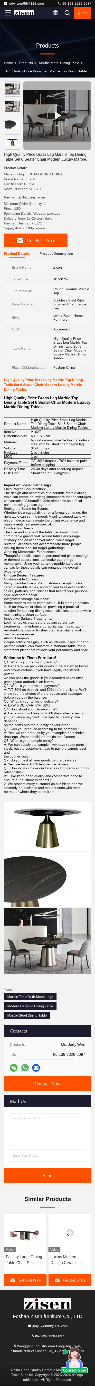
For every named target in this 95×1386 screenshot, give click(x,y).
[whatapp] (25, 1068)
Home (8, 63)
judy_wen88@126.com (26, 3)
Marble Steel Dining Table (27, 1015)
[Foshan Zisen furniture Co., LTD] (24, 13)
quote (82, 13)
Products (26, 63)
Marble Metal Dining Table (59, 63)
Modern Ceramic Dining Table (30, 1006)
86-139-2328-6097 (76, 3)
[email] (36, 1068)
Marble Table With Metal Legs (30, 997)
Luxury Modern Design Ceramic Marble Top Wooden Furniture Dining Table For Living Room (69, 1260)
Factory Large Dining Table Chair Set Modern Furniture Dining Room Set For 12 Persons (24, 1260)
